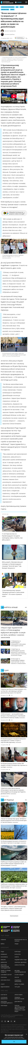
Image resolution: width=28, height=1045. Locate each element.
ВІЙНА (2, 943)
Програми (4, 1005)
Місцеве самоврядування (20, 971)
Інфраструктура (20, 965)
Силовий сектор (6, 974)
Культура (18, 954)
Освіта (17, 957)
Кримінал (4, 954)
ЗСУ (17, 7)
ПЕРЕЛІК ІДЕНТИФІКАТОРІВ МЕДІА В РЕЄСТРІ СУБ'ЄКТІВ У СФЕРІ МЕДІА (20, 1008)
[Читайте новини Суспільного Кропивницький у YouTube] (8, 1021)
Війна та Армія (19, 984)
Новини (3, 939)
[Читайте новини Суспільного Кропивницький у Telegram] (14, 1021)
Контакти (4, 994)
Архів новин (18, 994)
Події (2, 951)
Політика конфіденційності (7, 1002)
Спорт (3, 984)
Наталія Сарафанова (10, 31)
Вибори (3, 959)
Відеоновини (5, 987)
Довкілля (4, 962)
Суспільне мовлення (4, 998)
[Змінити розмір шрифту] (26, 38)
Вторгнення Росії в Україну (8, 7)
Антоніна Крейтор (9, 34)
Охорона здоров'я (20, 962)
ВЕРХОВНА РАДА (5, 9)
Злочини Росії (5, 980)
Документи (18, 1001)
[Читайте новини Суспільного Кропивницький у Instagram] (5, 1021)
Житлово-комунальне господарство (5, 966)
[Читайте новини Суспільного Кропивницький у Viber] (11, 1021)
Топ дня (17, 987)
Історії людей (19, 974)
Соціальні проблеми (18, 980)
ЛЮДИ (21, 7)
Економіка (4, 957)
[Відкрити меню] (26, 2)
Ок (14, 1041)
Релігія (17, 977)
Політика (4, 977)
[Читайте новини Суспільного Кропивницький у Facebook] (2, 1021)
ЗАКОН (12, 9)
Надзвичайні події (21, 959)
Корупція (18, 951)
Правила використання (19, 998)
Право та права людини (6, 971)
